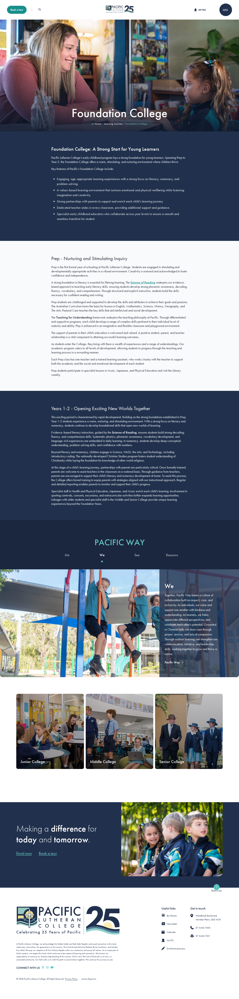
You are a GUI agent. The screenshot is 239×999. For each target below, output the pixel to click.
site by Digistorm (88, 978)
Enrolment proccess (176, 948)
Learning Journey (113, 124)
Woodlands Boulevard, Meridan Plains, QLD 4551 (208, 917)
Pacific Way (172, 662)
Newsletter (172, 923)
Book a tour (16, 10)
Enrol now (24, 853)
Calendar (171, 932)
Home (98, 124)
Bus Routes (172, 915)
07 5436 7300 (203, 927)
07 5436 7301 (203, 935)
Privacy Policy (71, 978)
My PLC (202, 9)
